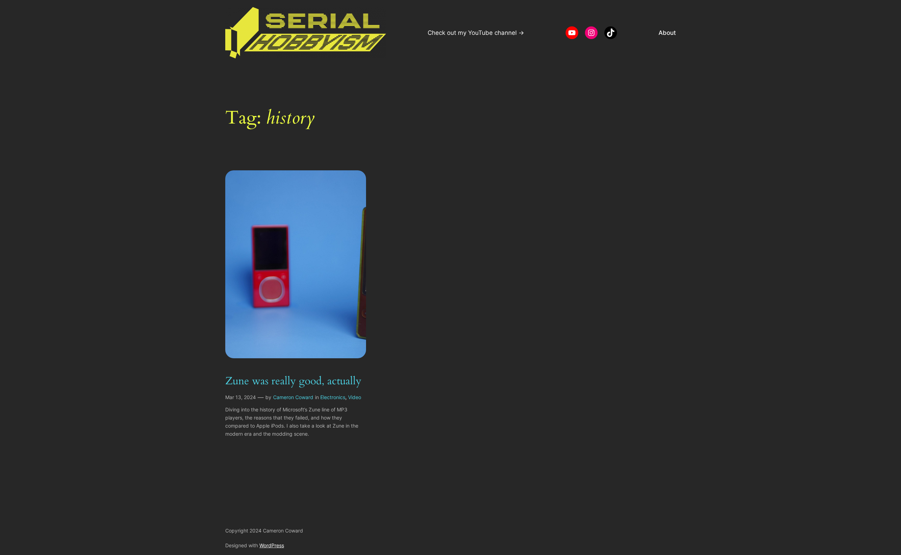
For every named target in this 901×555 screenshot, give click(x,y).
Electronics (332, 397)
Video (354, 397)
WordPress (271, 545)
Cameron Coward (293, 397)
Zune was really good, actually (293, 381)
